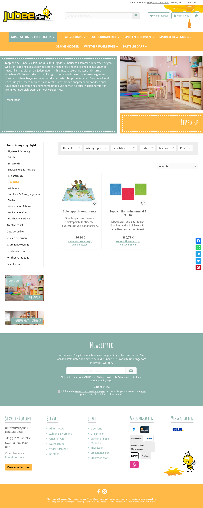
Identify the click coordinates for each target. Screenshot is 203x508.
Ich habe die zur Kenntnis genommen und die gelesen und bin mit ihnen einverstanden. (103, 393)
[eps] (134, 464)
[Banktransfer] (149, 438)
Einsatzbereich (122, 148)
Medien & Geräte (17, 212)
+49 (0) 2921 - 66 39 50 (18, 438)
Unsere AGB (56, 438)
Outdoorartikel (15, 231)
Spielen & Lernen (17, 238)
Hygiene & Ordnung (19, 151)
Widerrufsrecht (58, 449)
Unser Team (98, 433)
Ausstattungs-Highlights (22, 145)
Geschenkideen (16, 251)
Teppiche (13, 181)
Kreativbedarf (15, 225)
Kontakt (54, 454)
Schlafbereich (15, 175)
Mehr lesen (13, 100)
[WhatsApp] (198, 247)
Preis (183, 148)
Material (164, 148)
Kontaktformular (15, 457)
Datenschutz (57, 444)
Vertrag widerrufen (18, 467)
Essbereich (14, 163)
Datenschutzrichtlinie (128, 377)
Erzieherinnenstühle (19, 218)
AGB (143, 391)
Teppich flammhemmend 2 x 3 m (128, 213)
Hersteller (69, 148)
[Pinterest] (198, 267)
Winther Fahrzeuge (18, 257)
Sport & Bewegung (18, 244)
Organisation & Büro (19, 206)
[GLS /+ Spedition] (178, 429)
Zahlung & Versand (60, 433)
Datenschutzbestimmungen (90, 391)
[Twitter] (198, 261)
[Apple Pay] (134, 455)
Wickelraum (14, 188)
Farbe (145, 148)
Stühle (11, 157)
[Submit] (131, 370)
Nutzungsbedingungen (101, 380)
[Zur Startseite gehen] (31, 15)
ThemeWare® (148, 501)
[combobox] (99, 15)
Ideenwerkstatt (100, 458)
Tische (11, 200)
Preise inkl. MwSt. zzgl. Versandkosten (80, 243)
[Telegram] (198, 254)
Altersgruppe (94, 148)
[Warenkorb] (196, 15)
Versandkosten (94, 499)
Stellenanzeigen (100, 452)
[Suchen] (136, 15)
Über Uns (96, 428)
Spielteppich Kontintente (79, 211)
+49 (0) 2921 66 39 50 (158, 2)
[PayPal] (134, 429)
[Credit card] (144, 429)
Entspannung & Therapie (21, 169)
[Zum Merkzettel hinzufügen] (94, 203)
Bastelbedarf (14, 264)
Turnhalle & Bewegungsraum (24, 194)
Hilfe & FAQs (56, 428)
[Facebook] (198, 241)
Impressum (97, 447)
